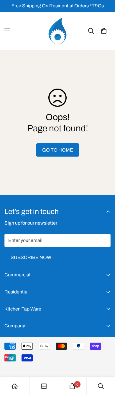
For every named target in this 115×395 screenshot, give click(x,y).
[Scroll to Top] (104, 364)
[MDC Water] (57, 31)
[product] (14, 386)
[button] (104, 31)
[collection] (44, 386)
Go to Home (57, 149)
